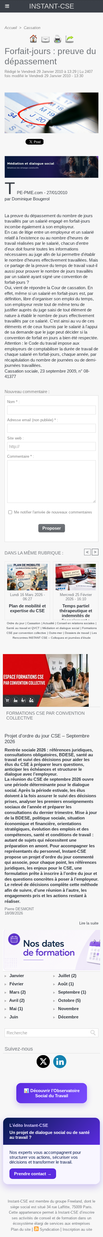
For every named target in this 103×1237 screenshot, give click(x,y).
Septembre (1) (72, 992)
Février (16, 983)
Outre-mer (55, 632)
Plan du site (21, 1229)
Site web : (15, 438)
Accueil (11, 28)
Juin (13, 1016)
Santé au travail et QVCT (22, 628)
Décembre (68, 1016)
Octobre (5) (69, 1000)
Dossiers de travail (77, 632)
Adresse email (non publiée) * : (32, 420)
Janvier (16, 975)
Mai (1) (16, 1008)
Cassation (32, 28)
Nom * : (13, 402)
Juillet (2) (67, 975)
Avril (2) (17, 1000)
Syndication (49, 1229)
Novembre (68, 1008)
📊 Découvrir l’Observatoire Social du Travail (52, 1093)
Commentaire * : (20, 456)
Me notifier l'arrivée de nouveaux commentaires (53, 512)
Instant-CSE (51, 6)
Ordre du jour (15, 623)
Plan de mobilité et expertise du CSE (27, 608)
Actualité (49, 623)
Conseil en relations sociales (75, 623)
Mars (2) (17, 992)
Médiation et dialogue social (60, 628)
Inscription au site (77, 1229)
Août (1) (66, 983)
